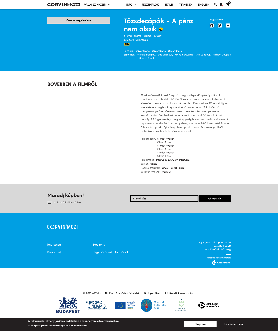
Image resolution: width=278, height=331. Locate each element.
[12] (161, 30)
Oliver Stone (143, 50)
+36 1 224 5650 (221, 245)
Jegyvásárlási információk (111, 252)
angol (165, 167)
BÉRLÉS (169, 4)
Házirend (99, 244)
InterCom (161, 159)
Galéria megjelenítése (78, 20)
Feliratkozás (214, 198)
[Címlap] (63, 4)
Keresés (216, 4)
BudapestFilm (152, 293)
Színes (154, 163)
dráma (128, 35)
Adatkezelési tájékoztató (178, 293)
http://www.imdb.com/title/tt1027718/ (127, 44)
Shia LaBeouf (165, 54)
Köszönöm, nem (233, 323)
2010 (158, 35)
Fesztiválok (150, 4)
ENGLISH (203, 4)
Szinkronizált (142, 39)
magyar (166, 171)
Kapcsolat (54, 252)
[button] (222, 5)
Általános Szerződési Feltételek (122, 293)
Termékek (186, 4)
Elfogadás (200, 323)
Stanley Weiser (165, 138)
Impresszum (55, 244)
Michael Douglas (146, 54)
